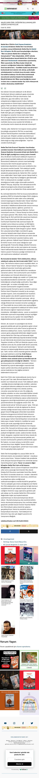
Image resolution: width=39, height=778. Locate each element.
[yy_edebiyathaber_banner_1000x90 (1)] (19, 527)
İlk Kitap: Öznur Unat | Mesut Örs (14, 542)
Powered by (15, 769)
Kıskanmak (13, 60)
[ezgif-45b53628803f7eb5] (19, 14)
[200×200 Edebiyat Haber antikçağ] (10, 689)
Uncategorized (8, 539)
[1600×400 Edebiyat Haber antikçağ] (19, 39)
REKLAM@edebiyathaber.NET (19, 737)
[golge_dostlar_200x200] (29, 564)
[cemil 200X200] (29, 669)
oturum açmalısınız (23, 646)
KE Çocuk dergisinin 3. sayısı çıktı (15, 545)
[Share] (10, 531)
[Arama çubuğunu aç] (27, 8)
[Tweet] (29, 531)
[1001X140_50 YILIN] (19, 5)
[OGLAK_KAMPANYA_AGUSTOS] (10, 564)
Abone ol (19, 764)
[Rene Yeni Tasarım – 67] (29, 714)
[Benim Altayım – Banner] (10, 710)
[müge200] (10, 669)
